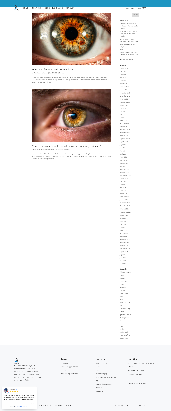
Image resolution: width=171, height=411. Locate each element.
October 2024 (124, 136)
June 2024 (123, 148)
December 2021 (125, 239)
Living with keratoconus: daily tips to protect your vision (128, 47)
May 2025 (123, 114)
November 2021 (125, 242)
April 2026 (123, 81)
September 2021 (125, 249)
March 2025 (123, 120)
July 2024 (123, 145)
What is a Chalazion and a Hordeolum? (52, 69)
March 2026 (123, 84)
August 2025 (124, 105)
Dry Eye (122, 278)
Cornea (122, 275)
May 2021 (123, 261)
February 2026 (124, 87)
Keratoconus (124, 293)
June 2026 (123, 75)
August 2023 (124, 178)
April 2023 (123, 191)
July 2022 (123, 218)
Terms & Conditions (122, 405)
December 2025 (125, 93)
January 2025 (124, 126)
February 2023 (124, 197)
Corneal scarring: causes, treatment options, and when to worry (129, 26)
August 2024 (124, 142)
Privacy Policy (140, 405)
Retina (122, 312)
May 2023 (123, 187)
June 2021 (123, 258)
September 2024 (125, 139)
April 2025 (123, 117)
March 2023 (123, 194)
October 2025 (124, 99)
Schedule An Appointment (137, 383)
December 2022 (125, 203)
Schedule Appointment (69, 367)
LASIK (121, 296)
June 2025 (123, 111)
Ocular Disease (125, 302)
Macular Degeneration (104, 384)
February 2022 (124, 233)
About (25, 8)
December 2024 (125, 129)
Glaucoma (123, 287)
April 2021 (123, 264)
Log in (122, 329)
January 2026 (124, 90)
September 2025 (125, 102)
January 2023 (124, 200)
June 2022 (123, 221)
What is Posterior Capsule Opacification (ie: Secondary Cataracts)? (67, 146)
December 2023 (125, 166)
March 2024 (123, 157)
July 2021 (123, 255)
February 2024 (124, 160)
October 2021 (124, 246)
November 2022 (125, 206)
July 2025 (123, 108)
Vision (122, 321)
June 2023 (123, 184)
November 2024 (125, 133)
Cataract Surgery (64, 149)
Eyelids (61, 73)
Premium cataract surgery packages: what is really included (128, 33)
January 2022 (124, 236)
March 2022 (123, 230)
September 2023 (125, 175)
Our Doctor (65, 370)
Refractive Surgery (126, 309)
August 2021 (124, 252)
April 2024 (123, 154)
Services (36, 8)
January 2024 (124, 163)
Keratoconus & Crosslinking (106, 377)
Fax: (135, 375)
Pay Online (57, 8)
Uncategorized (124, 318)
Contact (69, 8)
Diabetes (99, 387)
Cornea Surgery (101, 374)
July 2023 (123, 181)
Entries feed (124, 332)
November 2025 (125, 96)
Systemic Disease (125, 315)
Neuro (122, 299)
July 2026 (123, 71)
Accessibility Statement (69, 374)
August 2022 (124, 215)
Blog (47, 8)
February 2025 (124, 123)
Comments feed (125, 335)
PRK (121, 306)
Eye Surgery (123, 281)
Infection (122, 290)
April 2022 (123, 227)
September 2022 (125, 212)
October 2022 (124, 209)
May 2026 (123, 78)
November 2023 (125, 169)
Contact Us (65, 363)
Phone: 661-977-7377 (136, 370)
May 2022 (123, 224)
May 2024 (123, 151)
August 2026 (124, 68)
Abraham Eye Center (41, 73)
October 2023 (124, 172)
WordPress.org (124, 338)
